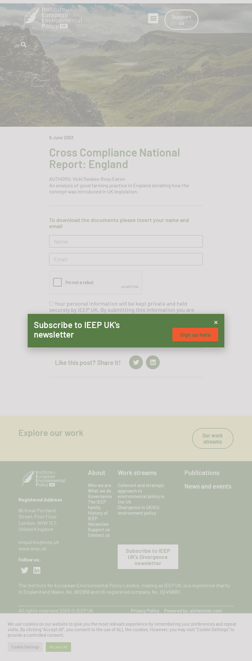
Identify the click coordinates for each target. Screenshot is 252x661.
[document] (126, 330)
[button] (216, 322)
